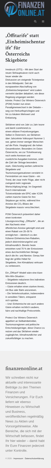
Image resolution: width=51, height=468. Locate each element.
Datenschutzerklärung (34, 458)
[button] (35, 22)
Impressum (18, 458)
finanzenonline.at (23, 368)
